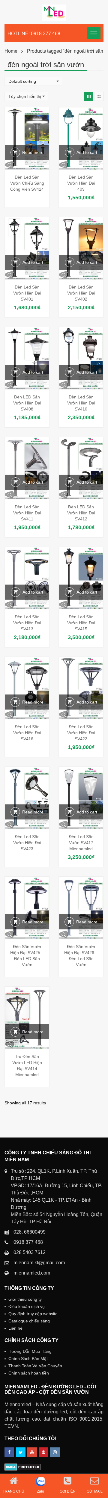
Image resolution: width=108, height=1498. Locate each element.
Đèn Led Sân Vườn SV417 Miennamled (81, 842)
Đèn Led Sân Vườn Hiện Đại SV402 (81, 293)
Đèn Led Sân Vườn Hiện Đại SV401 (27, 293)
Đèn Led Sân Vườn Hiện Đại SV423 (27, 842)
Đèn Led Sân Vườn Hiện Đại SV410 (81, 403)
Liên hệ (15, 1328)
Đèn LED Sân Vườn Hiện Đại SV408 (27, 403)
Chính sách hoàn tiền (28, 1373)
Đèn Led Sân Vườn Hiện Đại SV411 (27, 512)
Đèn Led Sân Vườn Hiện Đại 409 (81, 183)
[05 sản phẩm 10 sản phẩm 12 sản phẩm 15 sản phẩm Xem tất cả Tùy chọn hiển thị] (26, 96)
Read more (33, 152)
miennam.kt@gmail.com (39, 1262)
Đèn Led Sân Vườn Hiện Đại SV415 (81, 622)
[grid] (88, 96)
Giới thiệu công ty (25, 1299)
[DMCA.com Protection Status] (22, 1466)
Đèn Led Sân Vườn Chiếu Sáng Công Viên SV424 (27, 183)
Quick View (27, 165)
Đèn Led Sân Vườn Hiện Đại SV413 (27, 622)
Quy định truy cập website (33, 1313)
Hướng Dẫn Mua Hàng (30, 1351)
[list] (99, 96)
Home (10, 51)
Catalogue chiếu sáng (29, 1321)
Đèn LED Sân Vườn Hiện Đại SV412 (81, 512)
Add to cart (86, 152)
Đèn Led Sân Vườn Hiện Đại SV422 (81, 732)
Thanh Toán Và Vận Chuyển (35, 1365)
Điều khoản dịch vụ (26, 1306)
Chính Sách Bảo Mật (28, 1358)
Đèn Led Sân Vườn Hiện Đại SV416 (27, 732)
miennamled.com (32, 1272)
